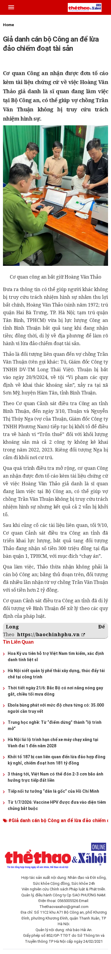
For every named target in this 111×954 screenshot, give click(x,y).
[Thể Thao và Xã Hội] (85, 7)
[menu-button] (11, 7)
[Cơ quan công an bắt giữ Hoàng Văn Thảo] (55, 195)
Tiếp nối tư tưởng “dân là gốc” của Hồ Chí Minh (53, 791)
